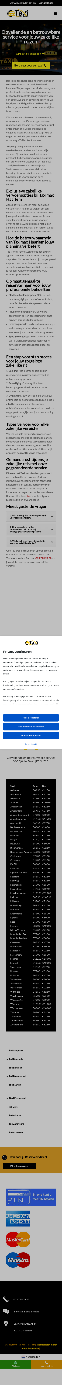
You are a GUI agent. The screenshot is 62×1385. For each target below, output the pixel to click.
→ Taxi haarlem (13, 1084)
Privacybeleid (31, 744)
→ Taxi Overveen (14, 1132)
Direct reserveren (19, 1166)
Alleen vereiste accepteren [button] (31, 726)
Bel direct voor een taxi (28, 65)
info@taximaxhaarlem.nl (26, 1311)
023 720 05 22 (43, 558)
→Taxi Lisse (11, 1106)
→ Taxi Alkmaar (14, 1115)
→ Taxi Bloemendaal (16, 1076)
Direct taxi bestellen (28, 53)
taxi (29, 495)
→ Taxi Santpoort (14, 1050)
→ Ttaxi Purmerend (16, 1098)
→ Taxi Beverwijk (14, 1059)
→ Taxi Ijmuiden (14, 1067)
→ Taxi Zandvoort (15, 1123)
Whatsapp (16, 1366)
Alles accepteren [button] (31, 717)
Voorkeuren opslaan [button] (31, 735)
